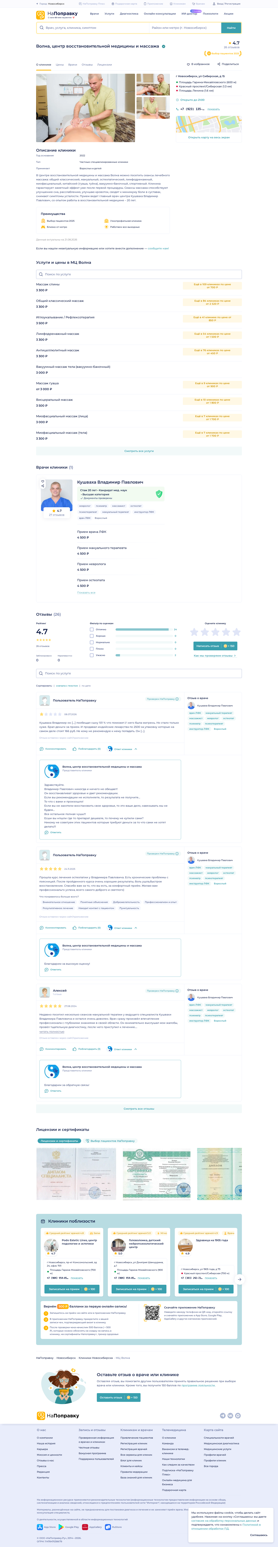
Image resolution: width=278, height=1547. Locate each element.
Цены (60, 64)
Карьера (42, 1449)
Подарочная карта (174, 1489)
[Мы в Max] (238, 1416)
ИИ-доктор (189, 13)
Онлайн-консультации (160, 13)
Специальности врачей (219, 1437)
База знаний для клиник (136, 1477)
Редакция (43, 1471)
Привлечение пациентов (136, 1437)
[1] (37, 639)
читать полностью (51, 1031)
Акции (228, 13)
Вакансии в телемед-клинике (175, 1451)
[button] (93, 28)
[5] (49, 639)
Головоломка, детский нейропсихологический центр (146, 1244)
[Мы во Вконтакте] (231, 1416)
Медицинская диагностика (221, 1443)
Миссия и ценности (49, 1454)
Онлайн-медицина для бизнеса (177, 1482)
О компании (45, 1437)
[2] (40, 639)
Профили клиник (215, 1460)
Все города (211, 1466)
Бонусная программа (92, 1453)
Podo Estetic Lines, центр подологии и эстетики (79, 1242)
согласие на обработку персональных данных (224, 1520)
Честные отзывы (89, 1447)
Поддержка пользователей (96, 1458)
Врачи (94, 13)
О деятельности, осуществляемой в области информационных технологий (82, 1519)
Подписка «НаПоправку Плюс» (177, 1472)
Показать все (86, 592)
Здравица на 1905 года (212, 1240)
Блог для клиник (131, 1460)
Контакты (43, 1477)
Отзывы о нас (45, 1460)
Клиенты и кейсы (131, 1466)
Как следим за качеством (178, 1464)
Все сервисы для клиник (136, 1454)
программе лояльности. (198, 1385)
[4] (46, 639)
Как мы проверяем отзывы (213, 655)
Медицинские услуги (217, 1449)
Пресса (41, 1466)
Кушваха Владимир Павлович (110, 482)
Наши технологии (173, 1458)
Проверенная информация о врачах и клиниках (96, 1439)
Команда (168, 1443)
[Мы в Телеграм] (223, 1416)
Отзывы (87, 64)
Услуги (109, 13)
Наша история (46, 1443)
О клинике (169, 1437)
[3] (43, 639)
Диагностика (129, 13)
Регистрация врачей (133, 1449)
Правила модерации (134, 1471)
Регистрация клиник (133, 1443)
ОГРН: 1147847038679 (49, 1541)
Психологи (210, 13)
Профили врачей (215, 1454)
